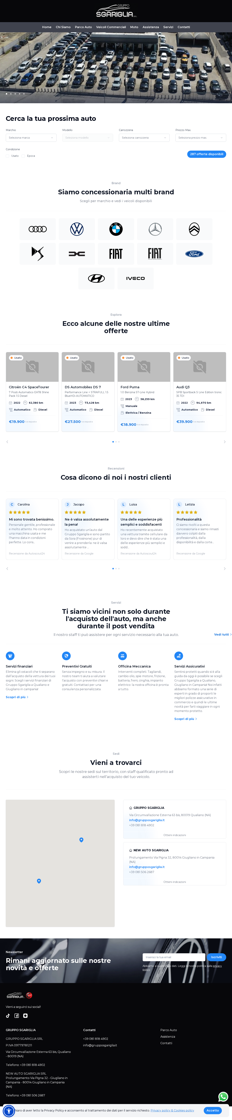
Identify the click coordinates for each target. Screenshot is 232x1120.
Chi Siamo (63, 27)
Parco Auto (83, 27)
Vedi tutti (222, 634)
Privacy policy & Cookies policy (172, 1110)
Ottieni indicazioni (174, 835)
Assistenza (151, 27)
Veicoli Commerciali (111, 27)
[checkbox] (7, 156)
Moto (134, 27)
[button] (39, 881)
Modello (67, 130)
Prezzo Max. (183, 130)
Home (46, 27)
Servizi (168, 27)
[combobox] (31, 138)
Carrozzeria (126, 130)
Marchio (11, 130)
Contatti (184, 27)
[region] (116, 397)
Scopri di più (16, 697)
